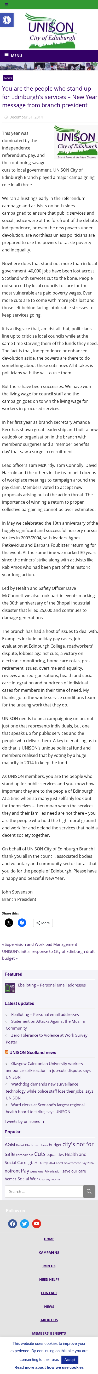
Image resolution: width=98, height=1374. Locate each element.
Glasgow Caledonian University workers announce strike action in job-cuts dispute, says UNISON (48, 1070)
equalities (55, 1154)
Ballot (20, 1145)
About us (49, 1320)
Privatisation (52, 1171)
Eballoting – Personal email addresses (45, 1014)
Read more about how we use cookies (49, 1367)
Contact (49, 1292)
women (56, 1179)
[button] (7, 20)
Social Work (29, 1179)
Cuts (39, 1154)
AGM (10, 1144)
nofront (12, 1171)
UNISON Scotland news (32, 1052)
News (8, 78)
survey (46, 1179)
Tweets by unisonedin (24, 1121)
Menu (16, 55)
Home (49, 1239)
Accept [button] (70, 1360)
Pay (25, 1170)
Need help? (49, 1279)
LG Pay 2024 (46, 1163)
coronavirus (24, 1155)
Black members (36, 1145)
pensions (36, 1171)
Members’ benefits (49, 1333)
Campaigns (49, 1252)
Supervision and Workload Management (40, 944)
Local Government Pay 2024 (75, 1163)
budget (55, 1144)
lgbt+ (32, 1162)
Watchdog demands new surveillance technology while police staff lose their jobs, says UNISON (49, 1091)
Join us (49, 1266)
